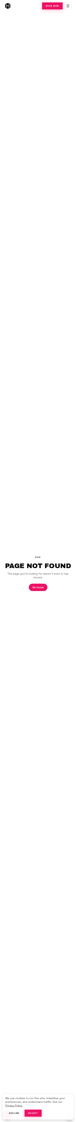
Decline (14, 1113)
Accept (33, 1113)
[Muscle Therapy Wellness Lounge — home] (7, 6)
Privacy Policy (13, 1105)
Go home (38, 587)
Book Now (52, 6)
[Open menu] (68, 6)
